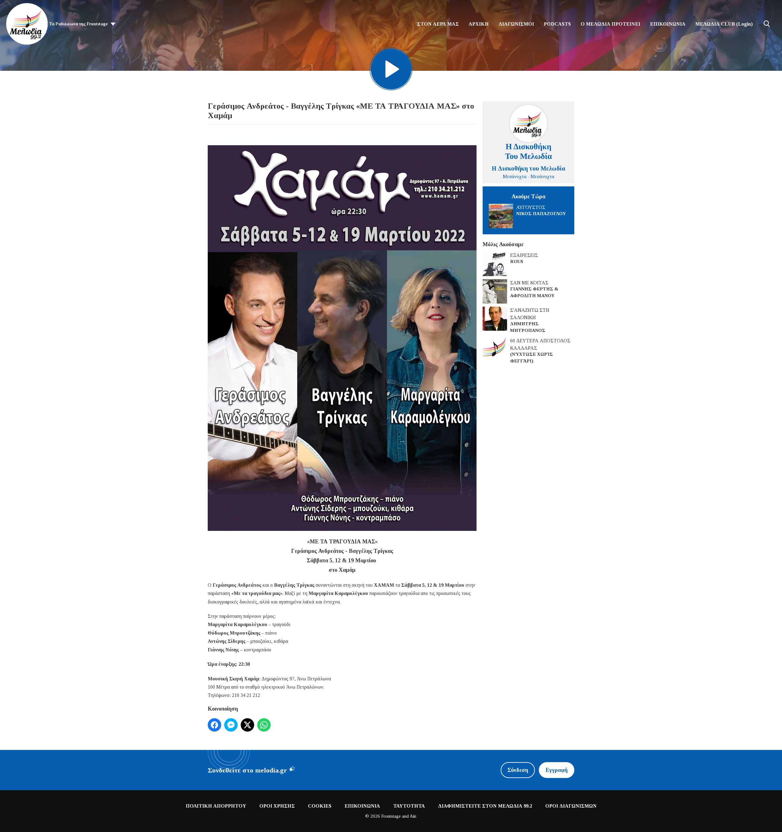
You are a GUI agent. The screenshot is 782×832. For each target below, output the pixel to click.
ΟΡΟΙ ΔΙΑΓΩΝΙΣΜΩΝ (571, 806)
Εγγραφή (557, 770)
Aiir (413, 816)
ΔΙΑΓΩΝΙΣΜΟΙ (516, 24)
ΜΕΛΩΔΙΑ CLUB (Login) (724, 24)
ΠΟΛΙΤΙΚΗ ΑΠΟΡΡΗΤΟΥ (216, 806)
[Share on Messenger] (231, 725)
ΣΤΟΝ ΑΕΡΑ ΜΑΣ (438, 24)
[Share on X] (247, 725)
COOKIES (319, 806)
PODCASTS (557, 24)
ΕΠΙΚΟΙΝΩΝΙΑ (667, 24)
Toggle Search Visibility (767, 23)
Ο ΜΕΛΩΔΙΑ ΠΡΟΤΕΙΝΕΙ (610, 24)
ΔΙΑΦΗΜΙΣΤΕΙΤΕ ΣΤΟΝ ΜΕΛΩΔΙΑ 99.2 (485, 806)
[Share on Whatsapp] (264, 725)
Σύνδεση (517, 770)
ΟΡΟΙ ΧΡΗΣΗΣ (277, 806)
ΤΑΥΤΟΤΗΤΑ (409, 806)
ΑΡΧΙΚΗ (479, 24)
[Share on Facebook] (214, 725)
